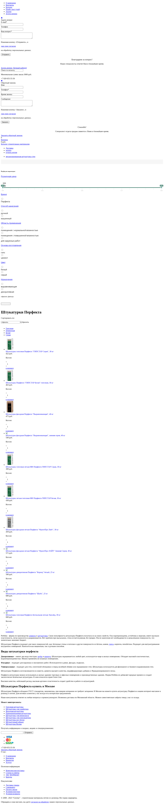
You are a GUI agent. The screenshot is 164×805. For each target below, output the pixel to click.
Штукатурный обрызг (15, 722)
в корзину (10, 368)
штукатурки (43, 636)
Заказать (5, 122)
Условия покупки (13, 792)
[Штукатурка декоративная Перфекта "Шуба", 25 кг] (84, 591)
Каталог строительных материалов (15, 144)
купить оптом (11, 152)
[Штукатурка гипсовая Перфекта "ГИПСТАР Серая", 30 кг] (84, 344)
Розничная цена (8, 176)
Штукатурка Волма (14, 724)
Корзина (4, 140)
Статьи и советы (12, 773)
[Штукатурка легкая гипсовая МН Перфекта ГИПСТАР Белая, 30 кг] (84, 491)
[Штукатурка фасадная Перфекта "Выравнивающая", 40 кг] (84, 407)
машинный (6, 218)
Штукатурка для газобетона (17, 709)
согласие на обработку (40, 802)
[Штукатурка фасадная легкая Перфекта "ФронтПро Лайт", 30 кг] (84, 522)
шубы (40, 656)
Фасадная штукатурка (15, 711)
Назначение (6, 279)
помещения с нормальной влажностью (19, 230)
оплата (8, 150)
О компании (11, 3)
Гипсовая (9, 328)
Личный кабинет (20, 68)
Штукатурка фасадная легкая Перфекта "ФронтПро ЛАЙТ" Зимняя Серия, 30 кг (39, 551)
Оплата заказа (11, 789)
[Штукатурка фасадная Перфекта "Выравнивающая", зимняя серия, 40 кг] (84, 433)
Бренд (4, 194)
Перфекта (5, 201)
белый (4, 269)
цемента (32, 636)
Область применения (11, 223)
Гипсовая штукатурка (14, 707)
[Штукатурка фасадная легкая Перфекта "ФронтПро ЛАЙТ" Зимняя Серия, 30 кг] (84, 549)
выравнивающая (9, 286)
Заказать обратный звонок (11, 135)
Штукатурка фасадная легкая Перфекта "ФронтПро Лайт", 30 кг (32, 530)
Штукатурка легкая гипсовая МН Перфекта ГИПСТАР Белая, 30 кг (33, 498)
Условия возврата (13, 794)
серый (4, 275)
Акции (8, 12)
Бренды (9, 777)
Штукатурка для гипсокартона (18, 718)
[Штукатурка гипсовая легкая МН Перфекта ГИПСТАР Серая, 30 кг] (84, 459)
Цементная (10, 331)
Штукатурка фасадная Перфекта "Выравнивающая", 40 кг (29, 414)
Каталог (9, 7)
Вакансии (10, 760)
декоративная (7, 292)
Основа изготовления (11, 245)
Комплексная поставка (15, 771)
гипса (111, 644)
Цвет (3, 262)
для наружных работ (10, 240)
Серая (8, 335)
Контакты (10, 5)
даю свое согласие (8, 46)
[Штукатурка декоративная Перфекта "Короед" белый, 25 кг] (84, 570)
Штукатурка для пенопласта (17, 716)
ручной (4, 213)
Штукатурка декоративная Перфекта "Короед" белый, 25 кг (30, 572)
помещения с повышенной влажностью (20, 235)
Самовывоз (10, 787)
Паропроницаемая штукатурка (18, 713)
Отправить (6, 54)
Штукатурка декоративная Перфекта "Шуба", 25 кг (27, 594)
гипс (3, 252)
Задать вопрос (11, 14)
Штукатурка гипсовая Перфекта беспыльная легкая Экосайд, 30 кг (33, 615)
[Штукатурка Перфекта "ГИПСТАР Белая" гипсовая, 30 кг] (84, 375)
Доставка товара (12, 785)
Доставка (9, 148)
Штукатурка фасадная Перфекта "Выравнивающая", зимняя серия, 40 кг (35, 435)
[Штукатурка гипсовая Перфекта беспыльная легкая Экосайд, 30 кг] (84, 613)
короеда (47, 656)
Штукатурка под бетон (15, 720)
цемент (4, 258)
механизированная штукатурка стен (20, 157)
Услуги (9, 762)
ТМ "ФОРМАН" (12, 775)
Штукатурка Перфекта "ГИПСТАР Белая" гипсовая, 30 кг (29, 383)
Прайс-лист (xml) (13, 9)
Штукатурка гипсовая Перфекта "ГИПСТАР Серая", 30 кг (30, 351)
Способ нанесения (9, 206)
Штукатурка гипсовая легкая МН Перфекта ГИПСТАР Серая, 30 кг (33, 467)
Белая (8, 333)
